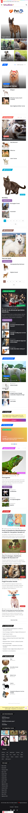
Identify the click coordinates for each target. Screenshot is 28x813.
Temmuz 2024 (5, 786)
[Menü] (1, 5)
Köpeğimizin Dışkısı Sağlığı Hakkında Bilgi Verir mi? (13, 648)
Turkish (6, 811)
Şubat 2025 (4, 773)
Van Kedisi (13, 401)
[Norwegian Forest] (5, 206)
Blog (5, 65)
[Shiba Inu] (5, 153)
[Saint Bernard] (5, 145)
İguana (12, 505)
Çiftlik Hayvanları (20, 64)
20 (20, 281)
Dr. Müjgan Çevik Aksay (7, 528)
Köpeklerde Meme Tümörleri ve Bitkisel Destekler (13, 641)
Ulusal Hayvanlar (8, 358)
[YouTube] (14, 810)
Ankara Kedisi (13, 385)
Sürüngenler (6, 477)
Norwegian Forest (15, 203)
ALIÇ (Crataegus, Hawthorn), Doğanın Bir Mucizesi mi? (7, 48)
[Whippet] (5, 92)
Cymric (12, 683)
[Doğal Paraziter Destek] (23, 732)
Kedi (7, 754)
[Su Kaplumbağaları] (5, 499)
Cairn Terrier (13, 158)
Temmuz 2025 (5, 769)
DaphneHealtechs (23, 802)
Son (15, 224)
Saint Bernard (13, 142)
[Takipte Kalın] (26, 708)
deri (7, 752)
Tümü (15, 64)
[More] (25, 65)
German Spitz (6, 258)
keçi (10, 754)
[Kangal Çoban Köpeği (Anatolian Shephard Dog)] (5, 394)
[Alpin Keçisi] (14, 27)
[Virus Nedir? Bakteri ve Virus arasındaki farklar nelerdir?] (14, 434)
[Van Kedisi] (5, 402)
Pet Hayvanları (8, 117)
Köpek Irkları (8, 230)
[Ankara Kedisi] (5, 386)
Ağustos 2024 (5, 784)
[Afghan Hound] (5, 275)
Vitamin (21, 756)
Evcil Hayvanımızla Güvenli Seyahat (17, 325)
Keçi (11, 659)
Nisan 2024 (4, 792)
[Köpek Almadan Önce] (20, 55)
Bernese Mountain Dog (6, 59)
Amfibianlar (13, 491)
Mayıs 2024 (4, 790)
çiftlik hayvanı (8, 759)
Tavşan (7, 756)
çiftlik (3, 759)
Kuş (18, 754)
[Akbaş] (14, 371)
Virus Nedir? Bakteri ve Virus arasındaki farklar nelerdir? (12, 439)
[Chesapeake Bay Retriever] (5, 267)
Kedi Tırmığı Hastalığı (7, 643)
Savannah (13, 211)
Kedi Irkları (8, 170)
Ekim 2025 (4, 765)
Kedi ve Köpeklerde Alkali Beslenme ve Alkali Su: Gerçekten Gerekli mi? (14, 531)
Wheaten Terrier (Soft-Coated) (16, 98)
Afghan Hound (14, 272)
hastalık (3, 754)
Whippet (12, 90)
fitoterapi (17, 752)
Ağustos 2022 (5, 796)
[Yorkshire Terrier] (14, 77)
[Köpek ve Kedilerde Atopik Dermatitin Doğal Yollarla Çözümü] (23, 738)
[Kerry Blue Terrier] (5, 670)
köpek (22, 754)
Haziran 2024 (4, 788)
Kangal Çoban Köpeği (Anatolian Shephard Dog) (17, 394)
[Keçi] (5, 662)
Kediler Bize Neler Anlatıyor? (17, 349)
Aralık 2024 (4, 777)
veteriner (16, 756)
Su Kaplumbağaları (15, 499)
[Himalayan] (14, 130)
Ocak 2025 (4, 775)
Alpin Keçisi (5, 37)
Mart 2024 (4, 794)
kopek (14, 754)
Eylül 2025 (4, 767)
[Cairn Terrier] (5, 161)
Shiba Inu (12, 150)
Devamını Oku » (7, 200)
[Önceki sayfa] (23, 117)
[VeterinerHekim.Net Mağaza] (14, 11)
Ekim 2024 (4, 781)
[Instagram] (17, 810)
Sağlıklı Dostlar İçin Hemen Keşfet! (14, 703)
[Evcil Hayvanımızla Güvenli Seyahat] (5, 326)
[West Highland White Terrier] (5, 108)
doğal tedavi (12, 752)
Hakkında (16, 806)
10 (22, 220)
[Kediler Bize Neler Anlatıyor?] (5, 350)
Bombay (5, 198)
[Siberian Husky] (20, 44)
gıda (22, 752)
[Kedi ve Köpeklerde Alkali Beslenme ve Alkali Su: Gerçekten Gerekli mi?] (5, 732)
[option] (14, 38)
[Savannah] (5, 214)
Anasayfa (12, 806)
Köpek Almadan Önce (20, 60)
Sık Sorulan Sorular (7, 429)
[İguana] (5, 505)
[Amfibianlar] (5, 492)
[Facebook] (10, 810)
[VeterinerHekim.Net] (8, 5)
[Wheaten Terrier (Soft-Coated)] (5, 100)
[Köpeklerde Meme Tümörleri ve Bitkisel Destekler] (5, 741)
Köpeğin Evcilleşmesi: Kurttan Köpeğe (18, 333)
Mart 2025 (4, 771)
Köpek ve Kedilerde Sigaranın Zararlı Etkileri (18, 341)
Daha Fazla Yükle (14, 620)
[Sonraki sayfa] (25, 117)
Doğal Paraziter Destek (9, 581)
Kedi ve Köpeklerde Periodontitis (13, 611)
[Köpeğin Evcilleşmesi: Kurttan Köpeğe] (5, 334)
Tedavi (12, 756)
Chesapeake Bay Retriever (17, 264)
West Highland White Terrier (17, 106)
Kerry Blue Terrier (14, 667)
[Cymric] (5, 686)
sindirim (3, 756)
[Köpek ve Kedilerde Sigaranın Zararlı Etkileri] (5, 342)
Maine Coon (13, 675)
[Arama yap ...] (26, 5)
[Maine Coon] (5, 678)
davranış (3, 752)
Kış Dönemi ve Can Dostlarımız (9, 650)
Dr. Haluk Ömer (5, 308)
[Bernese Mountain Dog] (7, 55)
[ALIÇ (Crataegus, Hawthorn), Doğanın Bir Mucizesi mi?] (7, 44)
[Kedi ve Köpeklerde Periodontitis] (14, 739)
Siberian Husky (19, 48)
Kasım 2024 (4, 779)
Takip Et (14, 420)
